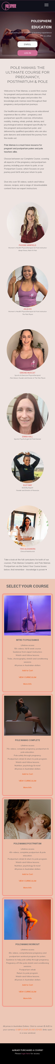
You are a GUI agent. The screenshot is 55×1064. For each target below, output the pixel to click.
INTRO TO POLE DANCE (27, 640)
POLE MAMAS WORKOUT (27, 944)
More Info (27, 684)
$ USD (32, 1029)
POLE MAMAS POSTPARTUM (27, 844)
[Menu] (46, 5)
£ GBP (18, 1029)
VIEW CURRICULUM (27, 677)
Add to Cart (27, 670)
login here (25, 1053)
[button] (27, 632)
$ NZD (39, 1029)
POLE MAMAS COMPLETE (27, 740)
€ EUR (25, 1029)
